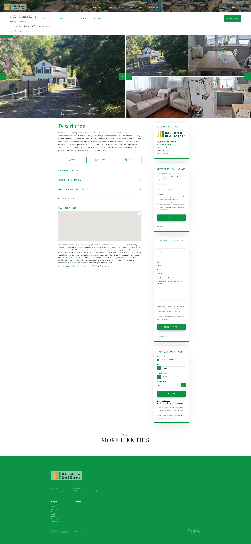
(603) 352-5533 (57, 491)
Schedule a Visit (178, 241)
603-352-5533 (164, 144)
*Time (158, 270)
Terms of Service (161, 336)
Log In (233, 7)
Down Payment (162, 373)
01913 (94, 266)
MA (73, 266)
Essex (79, 266)
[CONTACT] (232, 18)
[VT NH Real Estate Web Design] (194, 531)
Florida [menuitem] (130, 7)
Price (158, 365)
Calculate (171, 394)
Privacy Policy (163, 209)
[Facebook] (96, 490)
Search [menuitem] (53, 506)
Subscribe (171, 218)
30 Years (162, 359)
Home (60, 266)
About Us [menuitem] (140, 7)
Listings (67, 266)
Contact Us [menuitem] (153, 7)
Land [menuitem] (121, 7)
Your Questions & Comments (166, 278)
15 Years (171, 359)
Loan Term (161, 357)
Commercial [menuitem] (97, 7)
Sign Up (225, 7)
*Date (158, 262)
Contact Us (160, 153)
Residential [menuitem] (110, 7)
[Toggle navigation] (245, 7)
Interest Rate (161, 381)
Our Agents (167, 153)
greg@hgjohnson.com (79, 491)
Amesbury (86, 266)
